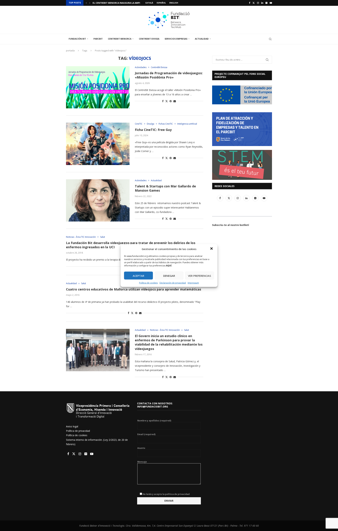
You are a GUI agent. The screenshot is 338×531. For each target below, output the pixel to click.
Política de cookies (148, 282)
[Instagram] (258, 3)
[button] (212, 249)
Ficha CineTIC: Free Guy (153, 130)
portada (70, 50)
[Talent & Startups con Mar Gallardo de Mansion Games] (98, 200)
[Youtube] (271, 3)
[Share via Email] (174, 101)
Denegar (169, 275)
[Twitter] (253, 3)
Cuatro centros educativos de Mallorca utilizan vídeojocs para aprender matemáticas (133, 289)
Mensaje (142, 461)
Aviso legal (72, 426)
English (173, 2)
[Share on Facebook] (163, 101)
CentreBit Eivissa (149, 38)
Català (149, 2)
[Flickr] (266, 3)
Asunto (141, 448)
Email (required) (146, 434)
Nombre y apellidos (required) (154, 420)
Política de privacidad (78, 430)
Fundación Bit (77, 38)
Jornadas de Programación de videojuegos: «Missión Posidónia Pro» (169, 75)
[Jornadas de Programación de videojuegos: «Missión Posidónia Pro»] (98, 87)
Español (161, 2)
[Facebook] (249, 3)
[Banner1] (242, 95)
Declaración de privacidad (172, 282)
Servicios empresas (176, 38)
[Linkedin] (262, 3)
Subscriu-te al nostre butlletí (230, 225)
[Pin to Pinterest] (171, 101)
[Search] (270, 39)
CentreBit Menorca (119, 38)
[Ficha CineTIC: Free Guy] (98, 144)
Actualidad (202, 38)
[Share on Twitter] (166, 101)
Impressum (193, 282)
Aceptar (138, 275)
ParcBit (98, 38)
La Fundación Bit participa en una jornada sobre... (123, 2)
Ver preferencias (199, 275)
